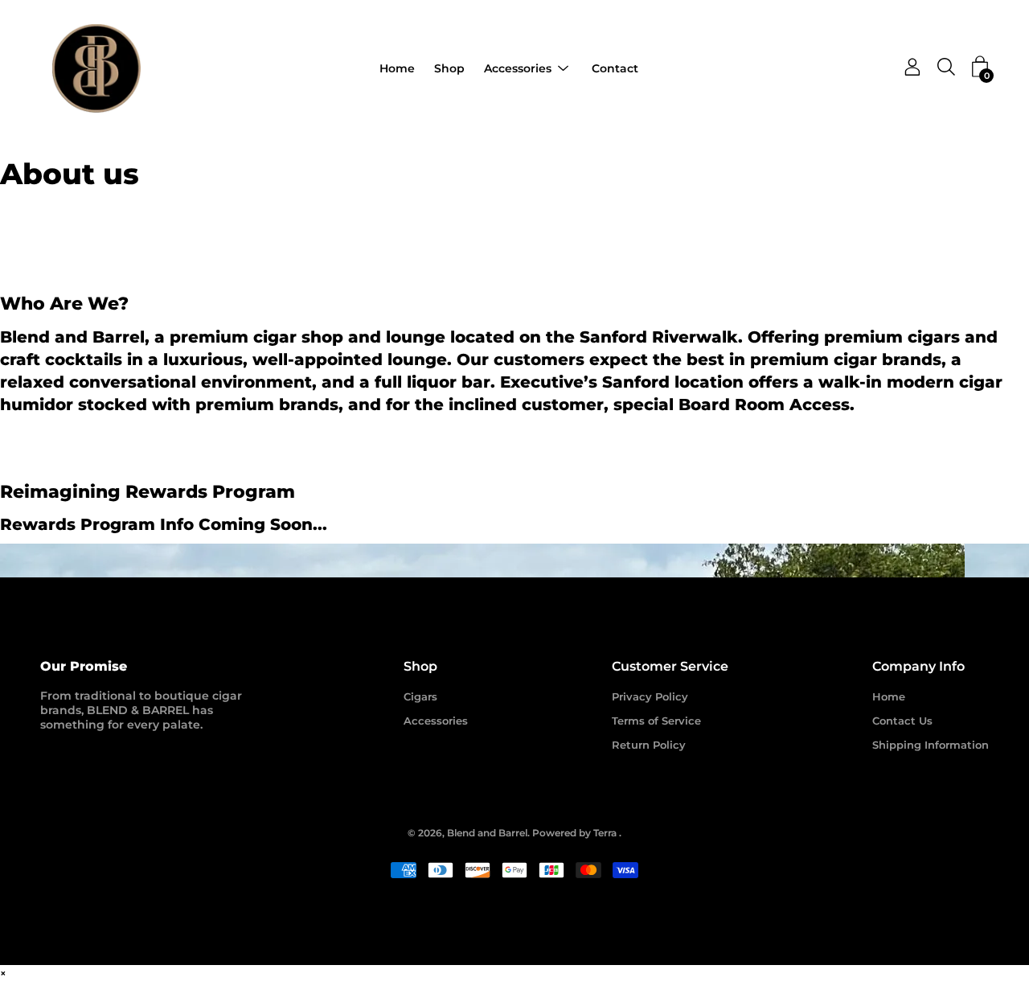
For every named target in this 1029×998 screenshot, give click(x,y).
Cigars (420, 696)
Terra (605, 833)
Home (397, 68)
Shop (449, 68)
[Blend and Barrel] (96, 68)
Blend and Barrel (487, 833)
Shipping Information (930, 744)
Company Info (918, 666)
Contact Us (902, 720)
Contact (615, 68)
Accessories (517, 68)
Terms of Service (656, 720)
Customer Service (670, 666)
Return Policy (649, 744)
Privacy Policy (650, 696)
